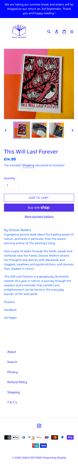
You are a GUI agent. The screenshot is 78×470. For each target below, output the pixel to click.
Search (12, 361)
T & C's (12, 402)
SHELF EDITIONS (32, 458)
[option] (21, 130)
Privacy (12, 372)
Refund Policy (17, 382)
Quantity (9, 178)
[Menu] (72, 31)
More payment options (39, 217)
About (11, 351)
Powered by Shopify (54, 458)
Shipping (28, 165)
